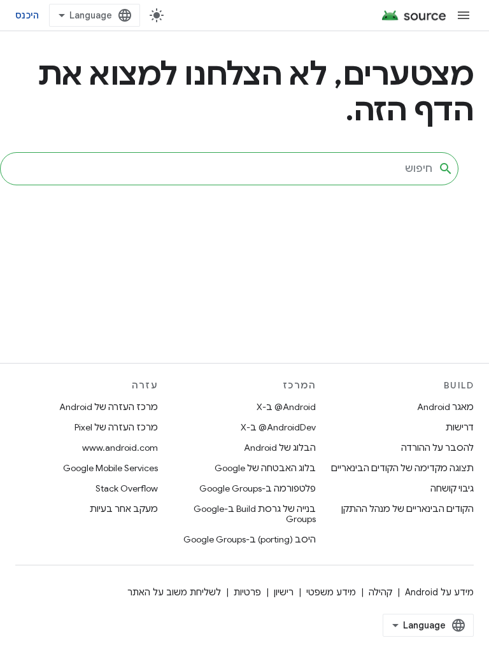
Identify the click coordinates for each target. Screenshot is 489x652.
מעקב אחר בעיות (124, 508)
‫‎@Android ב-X (286, 407)
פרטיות (247, 592)
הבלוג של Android (280, 447)
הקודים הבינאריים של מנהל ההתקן (407, 508)
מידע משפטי (331, 592)
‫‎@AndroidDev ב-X (278, 427)
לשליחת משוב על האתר (174, 592)
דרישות (460, 427)
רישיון (284, 592)
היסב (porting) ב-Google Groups (249, 539)
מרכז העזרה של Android (108, 407)
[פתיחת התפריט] (463, 15)
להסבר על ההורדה (437, 447)
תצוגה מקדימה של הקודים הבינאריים (402, 468)
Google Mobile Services (110, 468)
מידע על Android (439, 592)
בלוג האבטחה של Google (265, 468)
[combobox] (229, 168)
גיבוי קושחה (452, 488)
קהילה (380, 592)
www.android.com (120, 447)
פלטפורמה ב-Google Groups (257, 488)
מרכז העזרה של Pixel (116, 427)
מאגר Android (445, 407)
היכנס (27, 15)
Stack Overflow (127, 488)
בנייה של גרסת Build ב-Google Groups (255, 514)
